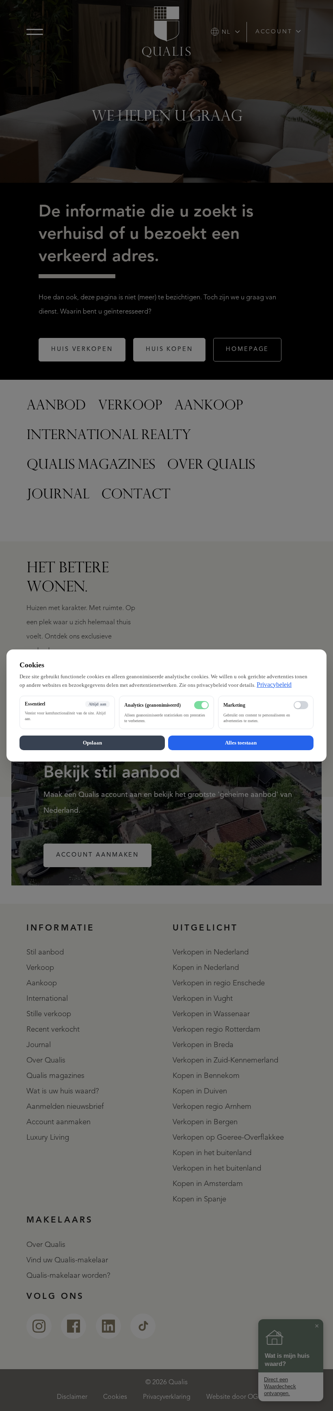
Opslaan (92, 743)
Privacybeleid (274, 684)
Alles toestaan (241, 743)
